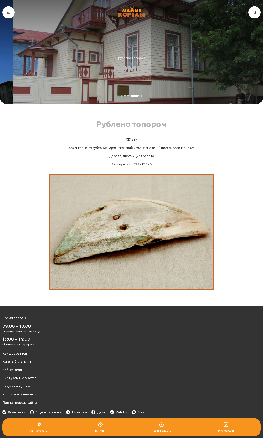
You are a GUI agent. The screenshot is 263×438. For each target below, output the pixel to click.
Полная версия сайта (19, 402)
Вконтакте (16, 412)
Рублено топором (131, 58)
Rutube (121, 412)
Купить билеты (14, 361)
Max (140, 412)
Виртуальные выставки (21, 378)
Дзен (101, 412)
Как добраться (14, 353)
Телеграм (79, 412)
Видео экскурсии (16, 386)
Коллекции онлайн (18, 394)
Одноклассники (48, 412)
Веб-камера (12, 370)
